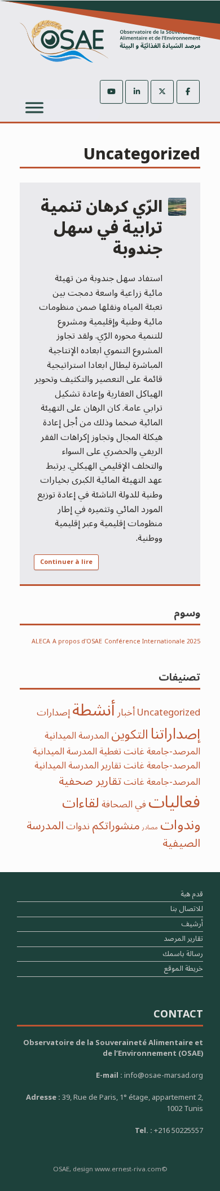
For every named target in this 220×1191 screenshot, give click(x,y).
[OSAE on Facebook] (188, 92)
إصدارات (53, 712)
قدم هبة (192, 895)
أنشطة (93, 710)
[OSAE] (110, 41)
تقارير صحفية (90, 781)
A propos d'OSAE (77, 641)
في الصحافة (124, 804)
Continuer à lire (66, 561)
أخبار (126, 712)
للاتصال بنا (186, 910)
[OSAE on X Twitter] (162, 92)
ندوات (78, 826)
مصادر (150, 827)
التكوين (129, 734)
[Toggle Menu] (34, 107)
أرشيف (192, 925)
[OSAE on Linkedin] (136, 92)
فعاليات (174, 802)
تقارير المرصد (183, 940)
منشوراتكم (116, 826)
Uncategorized (168, 712)
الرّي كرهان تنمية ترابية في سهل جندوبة (101, 228)
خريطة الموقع (183, 969)
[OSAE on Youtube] (111, 92)
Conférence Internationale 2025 (152, 641)
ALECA (41, 641)
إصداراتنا (175, 733)
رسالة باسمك (182, 955)
